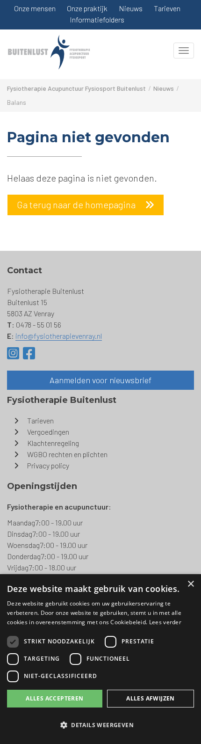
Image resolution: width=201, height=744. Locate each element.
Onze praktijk (87, 8)
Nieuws (131, 8)
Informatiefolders (97, 19)
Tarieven (167, 8)
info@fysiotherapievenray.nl (58, 335)
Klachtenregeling (53, 442)
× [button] (190, 584)
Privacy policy (48, 465)
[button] (100, 725)
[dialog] (100, 659)
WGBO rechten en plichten (67, 454)
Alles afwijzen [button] (150, 698)
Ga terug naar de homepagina (76, 204)
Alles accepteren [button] (54, 698)
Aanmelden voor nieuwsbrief (100, 380)
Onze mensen (35, 8)
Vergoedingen (48, 431)
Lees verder (165, 622)
